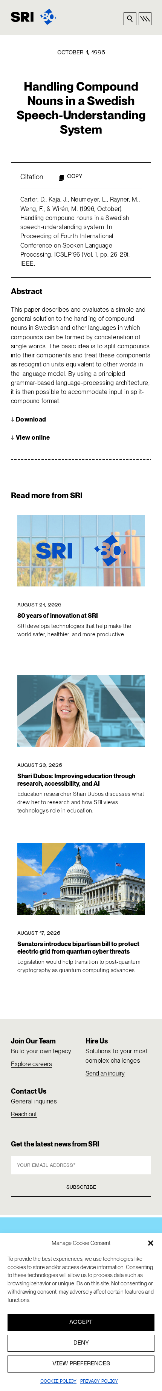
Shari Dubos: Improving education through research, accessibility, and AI (76, 779)
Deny (81, 1343)
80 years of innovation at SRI (57, 615)
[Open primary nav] (145, 19)
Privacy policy (99, 1381)
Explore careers (31, 1064)
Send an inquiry (105, 1073)
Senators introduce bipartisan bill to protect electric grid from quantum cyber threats (78, 947)
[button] (150, 1243)
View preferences (81, 1363)
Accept (81, 1322)
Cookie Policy (58, 1381)
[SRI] (34, 17)
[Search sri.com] (130, 19)
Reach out (24, 1114)
